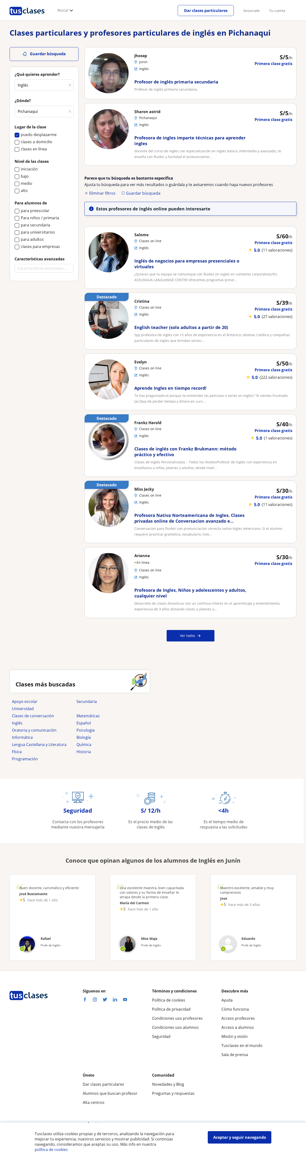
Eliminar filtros (102, 193)
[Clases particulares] (27, 17)
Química (83, 744)
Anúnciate (251, 10)
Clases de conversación (33, 715)
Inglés (17, 723)
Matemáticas (88, 715)
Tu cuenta (277, 10)
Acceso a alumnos (237, 1027)
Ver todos (187, 635)
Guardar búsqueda (143, 193)
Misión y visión (234, 1036)
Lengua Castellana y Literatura (39, 744)
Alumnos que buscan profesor (110, 1093)
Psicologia (85, 730)
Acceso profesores (238, 1018)
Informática (22, 737)
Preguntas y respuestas (173, 1093)
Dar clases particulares (206, 10)
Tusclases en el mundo (241, 1045)
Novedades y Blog (168, 1084)
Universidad (23, 708)
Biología (83, 737)
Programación (25, 758)
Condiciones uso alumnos (175, 1027)
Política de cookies (168, 1000)
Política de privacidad (171, 1009)
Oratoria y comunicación (34, 730)
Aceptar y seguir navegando (239, 1137)
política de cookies (51, 1149)
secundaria (86, 701)
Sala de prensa (234, 1054)
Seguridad (161, 1036)
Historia (83, 751)
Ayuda (227, 1000)
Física (17, 751)
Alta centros (93, 1102)
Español (83, 723)
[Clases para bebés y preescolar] (106, 708)
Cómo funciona (235, 1009)
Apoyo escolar (25, 701)
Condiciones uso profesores (177, 1018)
